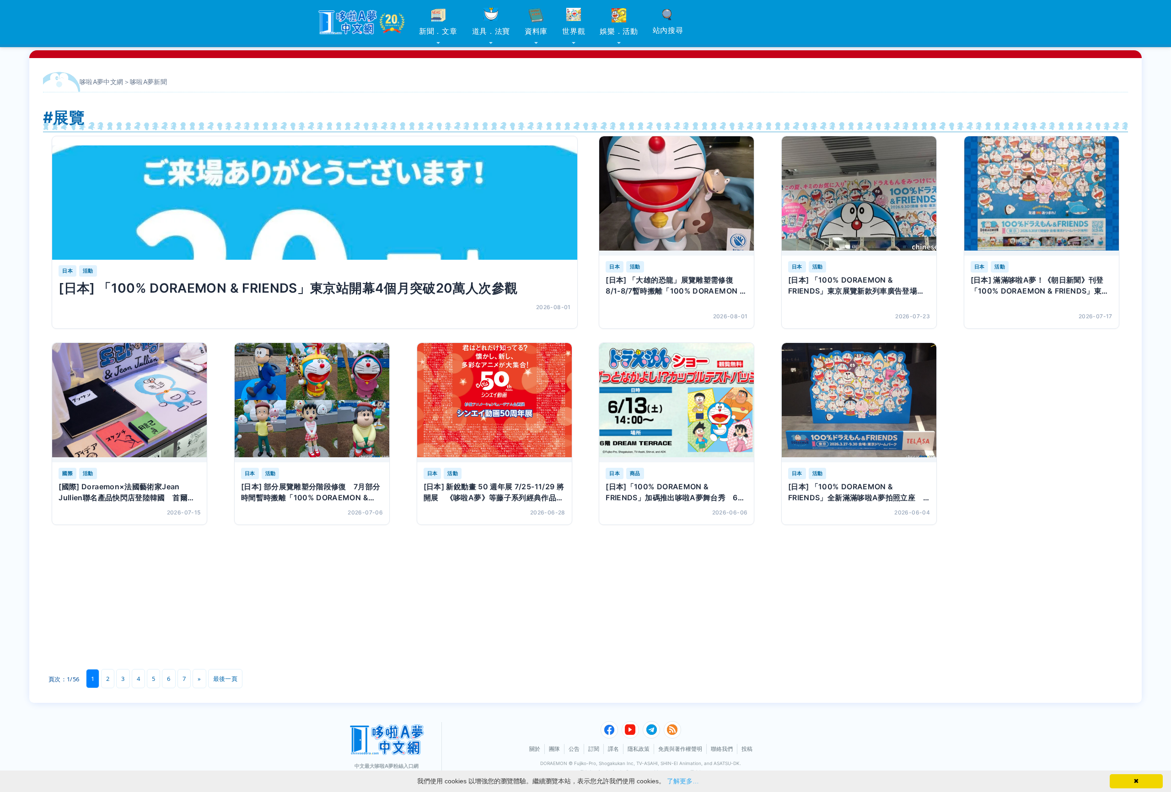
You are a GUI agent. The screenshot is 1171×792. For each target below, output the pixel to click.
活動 (88, 271)
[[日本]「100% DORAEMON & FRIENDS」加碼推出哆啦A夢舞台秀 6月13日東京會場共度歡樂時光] (676, 402)
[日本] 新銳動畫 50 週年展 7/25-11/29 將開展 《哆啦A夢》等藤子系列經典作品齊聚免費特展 (494, 492)
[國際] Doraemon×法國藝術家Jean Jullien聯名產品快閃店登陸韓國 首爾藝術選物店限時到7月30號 (127, 492)
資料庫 (536, 31)
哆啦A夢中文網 (102, 82)
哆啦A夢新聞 (148, 82)
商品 (635, 473)
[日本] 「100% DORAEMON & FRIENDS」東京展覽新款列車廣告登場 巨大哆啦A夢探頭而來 (856, 285)
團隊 (554, 748)
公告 (574, 748)
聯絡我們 (722, 748)
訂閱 (593, 748)
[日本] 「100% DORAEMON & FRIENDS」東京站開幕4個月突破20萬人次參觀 (288, 288)
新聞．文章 (438, 31)
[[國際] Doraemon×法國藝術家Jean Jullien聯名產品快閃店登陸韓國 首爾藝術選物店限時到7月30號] (129, 402)
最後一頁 (225, 678)
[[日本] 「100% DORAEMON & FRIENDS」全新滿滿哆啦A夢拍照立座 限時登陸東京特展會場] (859, 402)
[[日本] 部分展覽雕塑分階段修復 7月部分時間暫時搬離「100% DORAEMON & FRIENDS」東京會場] (312, 402)
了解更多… (683, 781)
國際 (67, 473)
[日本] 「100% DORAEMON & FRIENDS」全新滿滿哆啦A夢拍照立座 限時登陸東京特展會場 (855, 492)
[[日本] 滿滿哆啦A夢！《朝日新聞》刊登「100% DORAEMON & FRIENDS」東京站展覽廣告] (1041, 196)
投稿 (746, 748)
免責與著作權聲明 (680, 748)
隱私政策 (639, 748)
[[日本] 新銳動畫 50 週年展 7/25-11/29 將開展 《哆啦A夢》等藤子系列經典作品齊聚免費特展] (494, 402)
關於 (534, 748)
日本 (67, 271)
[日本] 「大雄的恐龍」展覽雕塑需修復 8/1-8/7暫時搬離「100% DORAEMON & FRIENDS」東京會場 (675, 285)
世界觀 (573, 31)
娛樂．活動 (619, 31)
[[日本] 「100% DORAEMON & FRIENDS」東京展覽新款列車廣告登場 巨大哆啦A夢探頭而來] (859, 196)
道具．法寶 (491, 31)
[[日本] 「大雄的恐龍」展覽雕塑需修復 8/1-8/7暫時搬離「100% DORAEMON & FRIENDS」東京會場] (676, 196)
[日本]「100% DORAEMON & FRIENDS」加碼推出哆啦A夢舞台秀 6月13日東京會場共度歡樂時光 (675, 492)
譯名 (613, 748)
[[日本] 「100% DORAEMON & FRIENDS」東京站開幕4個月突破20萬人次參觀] (314, 202)
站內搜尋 (668, 30)
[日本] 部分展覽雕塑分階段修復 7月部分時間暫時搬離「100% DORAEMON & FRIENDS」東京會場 (311, 492)
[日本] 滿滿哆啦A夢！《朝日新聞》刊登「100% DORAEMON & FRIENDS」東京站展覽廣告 (1040, 285)
